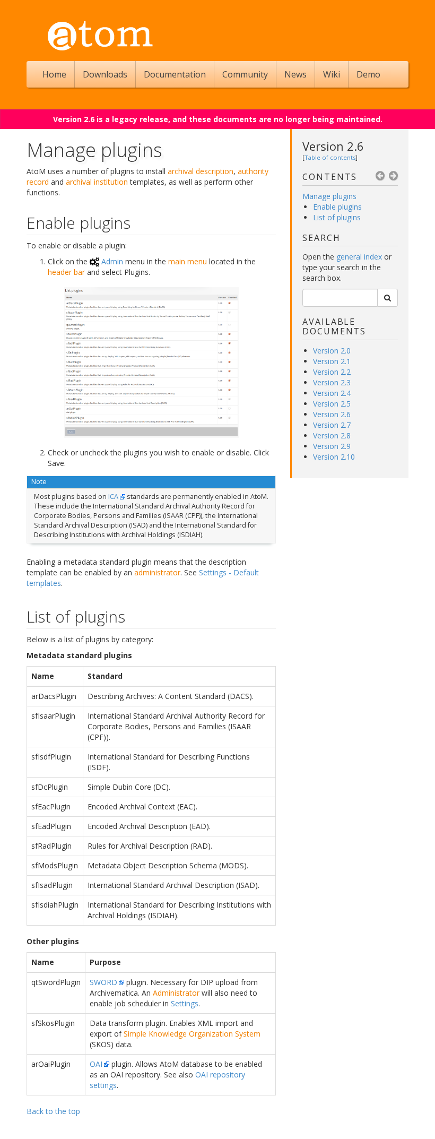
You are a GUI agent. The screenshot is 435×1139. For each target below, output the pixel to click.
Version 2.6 (333, 146)
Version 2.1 (332, 361)
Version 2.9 (332, 446)
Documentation (175, 74)
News (295, 74)
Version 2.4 (332, 393)
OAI (96, 1064)
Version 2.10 (334, 457)
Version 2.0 (332, 351)
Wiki (331, 74)
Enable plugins (337, 207)
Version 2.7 (332, 425)
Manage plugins (329, 196)
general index (359, 257)
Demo (368, 74)
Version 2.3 (332, 382)
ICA (113, 496)
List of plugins (337, 217)
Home (54, 74)
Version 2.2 (332, 372)
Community (245, 74)
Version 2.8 (332, 435)
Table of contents (329, 157)
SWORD (103, 982)
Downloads (105, 74)
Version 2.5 (332, 404)
